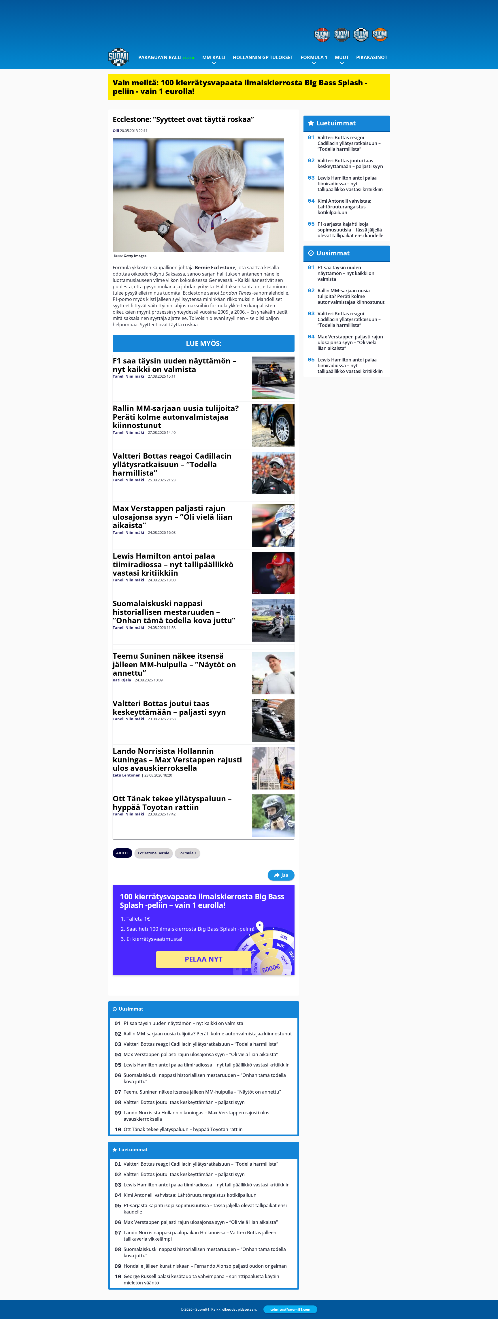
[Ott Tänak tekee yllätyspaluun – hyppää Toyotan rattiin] (273, 815)
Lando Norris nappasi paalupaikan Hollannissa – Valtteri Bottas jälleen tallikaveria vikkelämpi (200, 1235)
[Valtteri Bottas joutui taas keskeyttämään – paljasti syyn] (273, 720)
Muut (342, 57)
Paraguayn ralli (166, 57)
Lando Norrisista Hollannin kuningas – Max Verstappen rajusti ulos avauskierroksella (177, 759)
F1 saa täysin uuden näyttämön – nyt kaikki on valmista (174, 364)
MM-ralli (213, 57)
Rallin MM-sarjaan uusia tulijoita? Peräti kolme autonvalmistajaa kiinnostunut (176, 417)
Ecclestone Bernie (153, 853)
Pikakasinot (371, 57)
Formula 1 (314, 57)
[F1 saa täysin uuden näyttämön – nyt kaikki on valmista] (273, 378)
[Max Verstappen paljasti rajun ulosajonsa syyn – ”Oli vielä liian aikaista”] (273, 525)
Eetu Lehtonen (127, 775)
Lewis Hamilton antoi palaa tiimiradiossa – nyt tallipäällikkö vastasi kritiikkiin (173, 564)
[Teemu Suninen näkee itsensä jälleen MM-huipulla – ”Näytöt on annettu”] (273, 673)
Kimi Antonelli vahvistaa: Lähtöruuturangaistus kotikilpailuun (190, 1195)
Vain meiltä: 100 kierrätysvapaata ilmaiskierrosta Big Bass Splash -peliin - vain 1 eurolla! (240, 86)
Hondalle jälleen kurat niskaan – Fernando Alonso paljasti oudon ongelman (205, 1266)
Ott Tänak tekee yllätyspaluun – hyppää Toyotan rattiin (172, 802)
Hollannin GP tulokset (263, 57)
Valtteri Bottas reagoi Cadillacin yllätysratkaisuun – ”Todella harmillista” (172, 464)
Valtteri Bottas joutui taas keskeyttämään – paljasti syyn (169, 707)
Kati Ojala (122, 680)
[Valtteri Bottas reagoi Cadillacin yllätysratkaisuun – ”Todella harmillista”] (273, 473)
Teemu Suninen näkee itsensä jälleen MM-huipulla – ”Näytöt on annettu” (174, 664)
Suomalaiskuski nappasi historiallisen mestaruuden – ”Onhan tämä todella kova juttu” (174, 612)
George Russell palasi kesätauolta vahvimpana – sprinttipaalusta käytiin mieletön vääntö (201, 1279)
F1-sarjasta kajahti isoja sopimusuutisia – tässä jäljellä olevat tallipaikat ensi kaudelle (205, 1208)
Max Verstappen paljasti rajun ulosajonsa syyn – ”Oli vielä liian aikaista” (173, 517)
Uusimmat (131, 1009)
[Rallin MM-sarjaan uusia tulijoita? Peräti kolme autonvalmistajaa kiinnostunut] (273, 425)
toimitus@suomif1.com (290, 1309)
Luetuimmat (133, 1149)
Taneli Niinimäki (128, 376)
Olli (116, 130)
